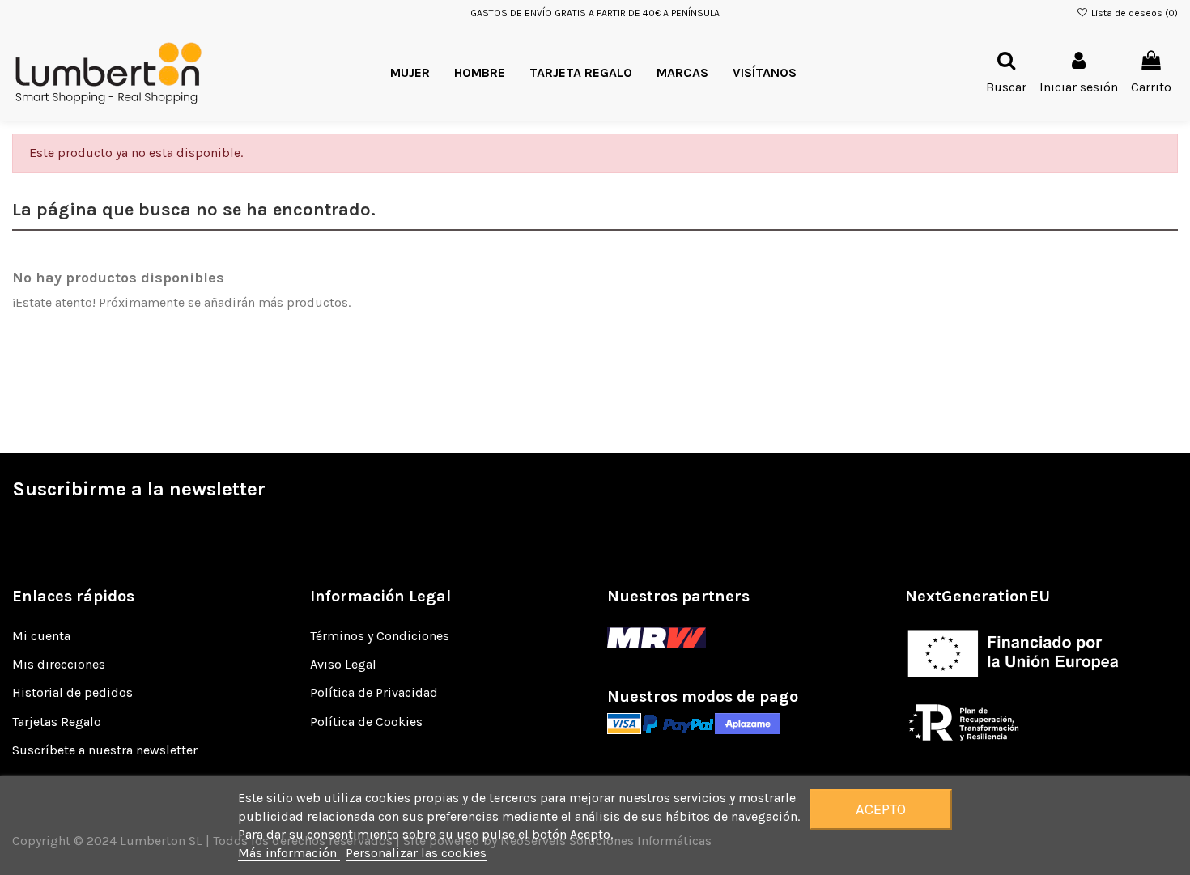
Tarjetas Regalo (56, 721)
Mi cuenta (41, 636)
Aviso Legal (343, 664)
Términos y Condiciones (379, 636)
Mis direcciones (58, 664)
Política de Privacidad (374, 692)
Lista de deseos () (1133, 13)
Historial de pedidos (72, 692)
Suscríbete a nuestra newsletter (105, 750)
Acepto (881, 809)
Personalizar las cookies (416, 852)
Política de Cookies (366, 721)
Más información (289, 852)
